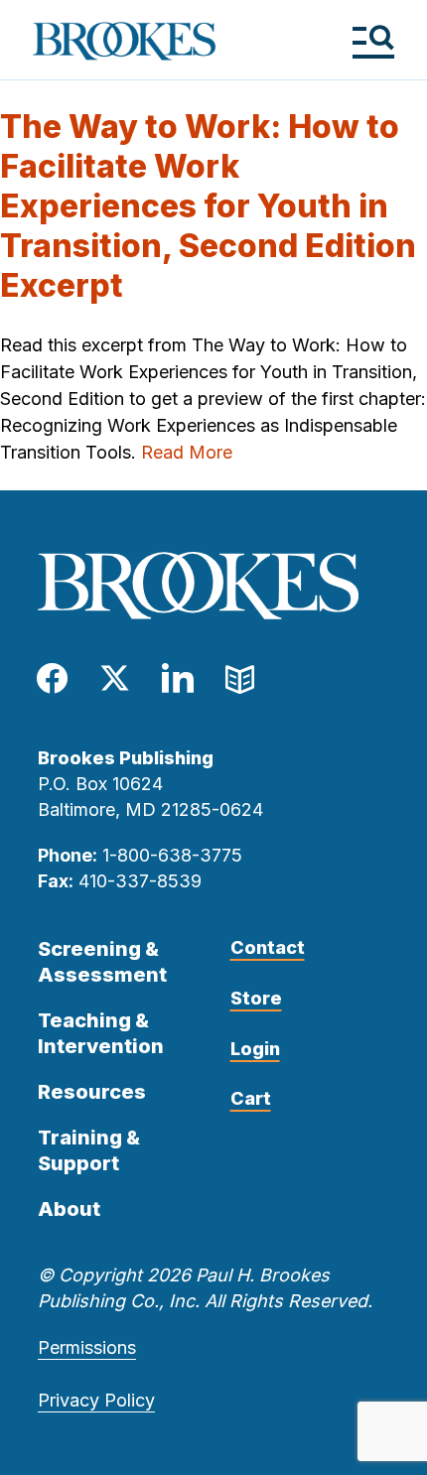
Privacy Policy (96, 1400)
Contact (267, 947)
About (69, 1209)
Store (256, 998)
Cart (250, 1098)
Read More (186, 452)
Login (255, 1048)
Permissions (87, 1347)
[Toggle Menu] (373, 41)
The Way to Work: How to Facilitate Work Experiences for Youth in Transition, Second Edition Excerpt (208, 206)
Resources (92, 1092)
